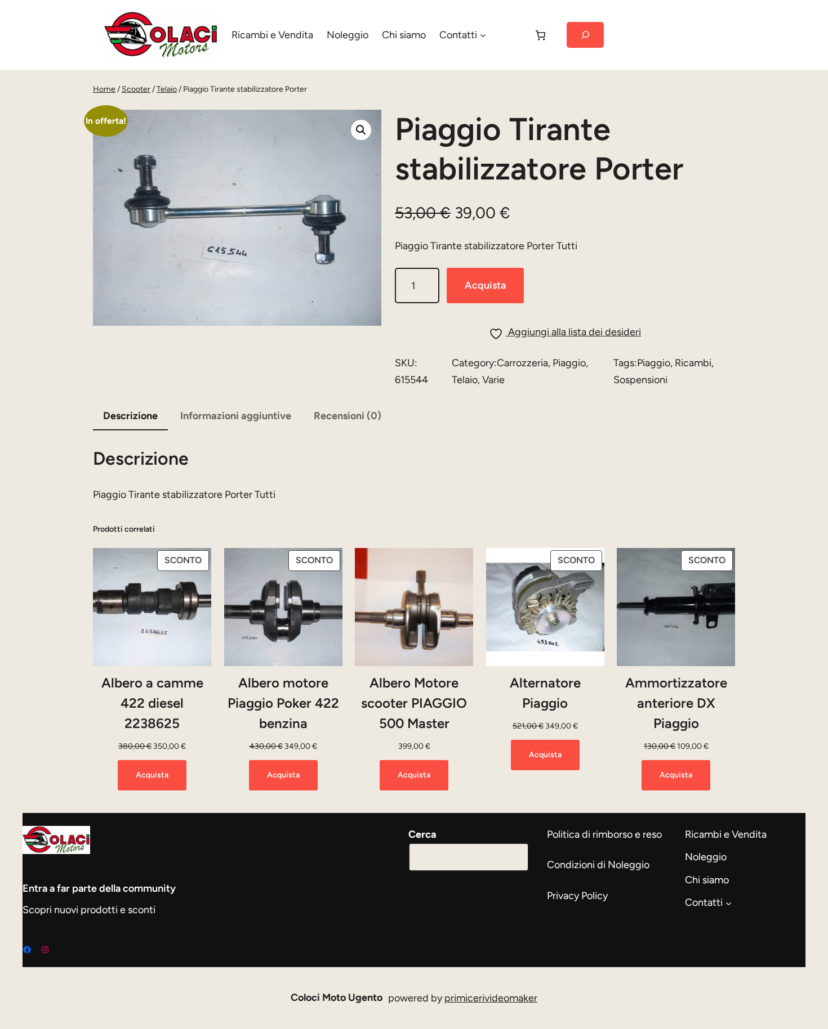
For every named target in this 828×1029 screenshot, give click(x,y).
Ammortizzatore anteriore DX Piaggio (676, 703)
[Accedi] (509, 35)
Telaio (167, 89)
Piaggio (569, 363)
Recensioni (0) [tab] (347, 416)
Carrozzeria (522, 363)
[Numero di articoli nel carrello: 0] (540, 35)
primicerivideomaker (490, 998)
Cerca (422, 834)
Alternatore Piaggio (545, 693)
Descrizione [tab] (130, 416)
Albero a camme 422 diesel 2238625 (152, 703)
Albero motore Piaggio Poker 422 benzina (283, 703)
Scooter (136, 89)
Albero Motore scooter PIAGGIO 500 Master (414, 703)
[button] (361, 130)
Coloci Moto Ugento (336, 997)
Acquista (485, 285)
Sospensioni (640, 380)
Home (104, 89)
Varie (493, 380)
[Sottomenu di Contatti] (483, 35)
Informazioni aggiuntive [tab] (235, 416)
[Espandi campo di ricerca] (585, 35)
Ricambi (693, 363)
